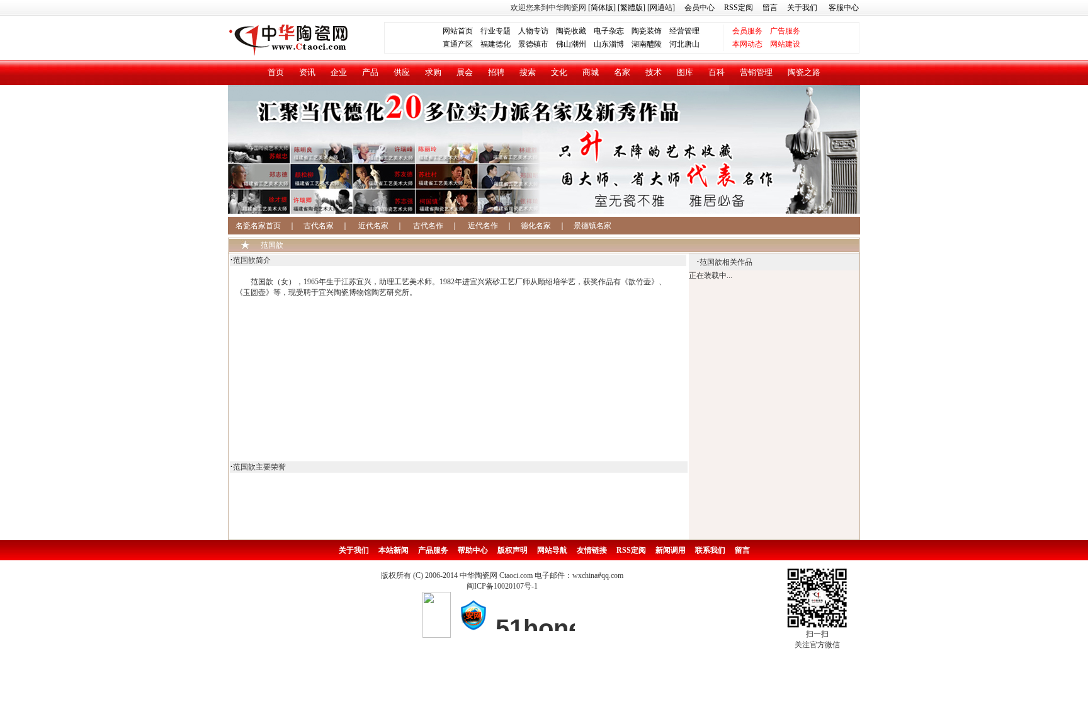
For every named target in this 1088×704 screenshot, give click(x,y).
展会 (464, 72)
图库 (685, 72)
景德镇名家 (592, 225)
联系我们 (710, 550)
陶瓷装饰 (647, 30)
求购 (433, 72)
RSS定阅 (738, 7)
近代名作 (483, 225)
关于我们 (802, 7)
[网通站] (661, 7)
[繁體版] (630, 7)
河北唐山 (684, 44)
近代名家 (373, 225)
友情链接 (592, 550)
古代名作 (428, 225)
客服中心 (844, 7)
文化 (559, 72)
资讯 (307, 72)
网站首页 (458, 30)
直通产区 (461, 44)
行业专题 (495, 30)
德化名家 (536, 225)
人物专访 (533, 30)
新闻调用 (670, 550)
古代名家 (318, 225)
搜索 (527, 72)
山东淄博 (609, 44)
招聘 (496, 72)
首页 (276, 72)
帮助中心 (473, 550)
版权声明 (512, 550)
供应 (402, 72)
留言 (770, 7)
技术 (653, 72)
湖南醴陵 (647, 44)
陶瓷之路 (804, 72)
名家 (622, 72)
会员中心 (699, 7)
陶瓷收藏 (571, 30)
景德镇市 (533, 44)
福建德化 (495, 44)
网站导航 (552, 550)
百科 (716, 72)
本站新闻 (393, 550)
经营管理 (684, 30)
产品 (370, 72)
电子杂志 (609, 30)
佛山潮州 (571, 44)
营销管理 (756, 72)
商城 (590, 72)
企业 (339, 72)
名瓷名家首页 (254, 225)
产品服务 (433, 550)
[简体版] (602, 7)
